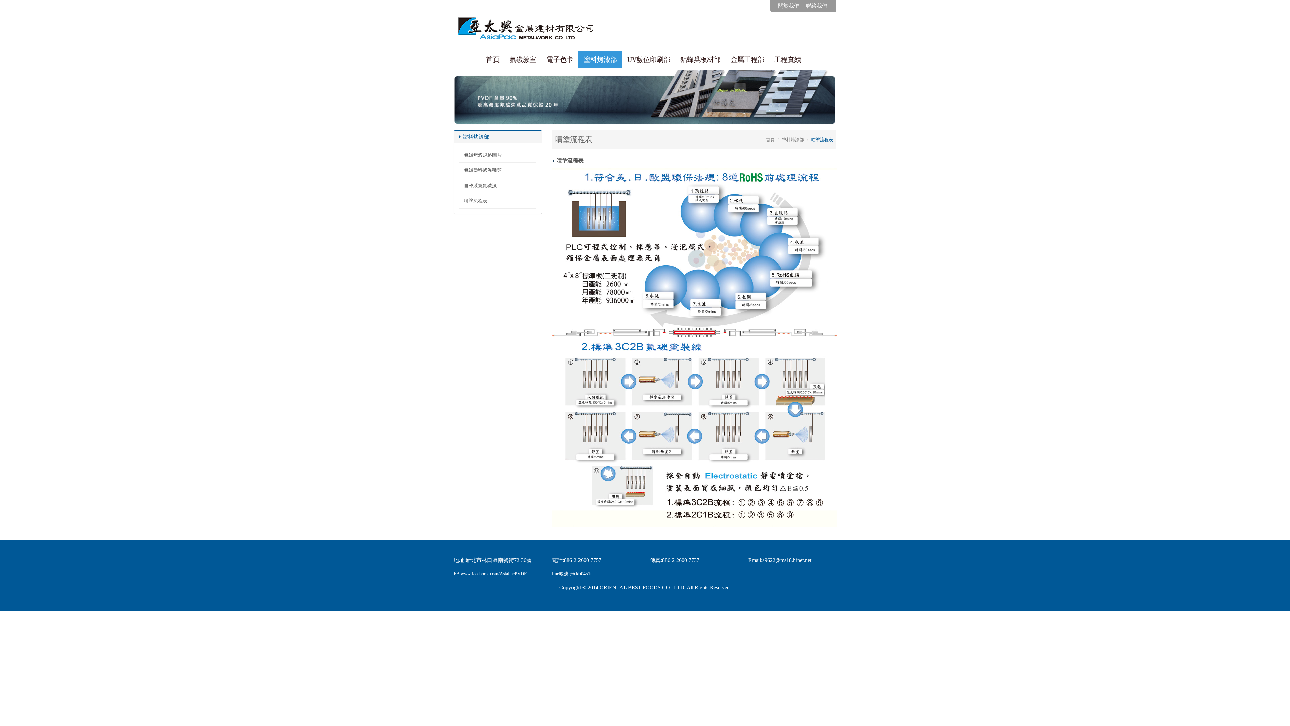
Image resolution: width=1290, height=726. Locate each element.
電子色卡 (560, 59)
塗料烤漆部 (600, 59)
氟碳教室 (523, 59)
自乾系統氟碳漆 (480, 185)
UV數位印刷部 (648, 59)
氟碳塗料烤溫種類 (483, 170)
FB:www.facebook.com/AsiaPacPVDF (490, 573)
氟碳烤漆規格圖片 (483, 155)
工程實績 (787, 59)
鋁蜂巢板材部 (700, 59)
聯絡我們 (816, 6)
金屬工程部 (747, 59)
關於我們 (789, 6)
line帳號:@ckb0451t (572, 573)
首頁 (493, 59)
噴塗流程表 (475, 200)
